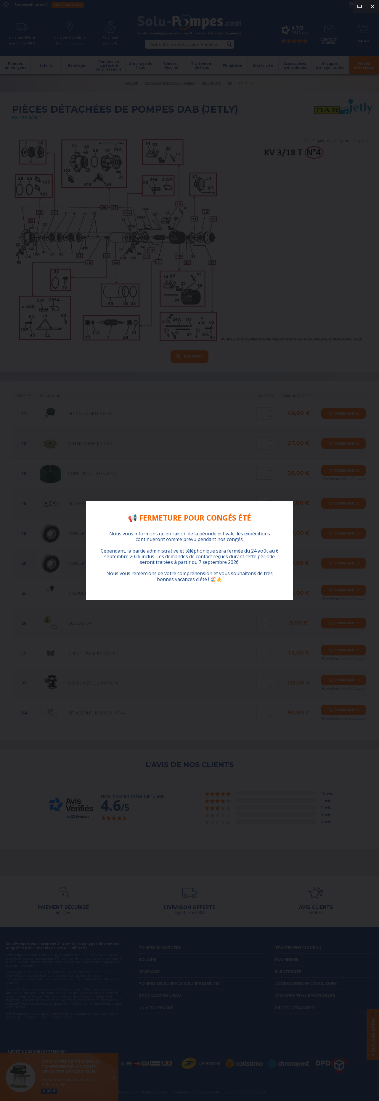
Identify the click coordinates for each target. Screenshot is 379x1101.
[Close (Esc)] (372, 6)
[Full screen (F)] (359, 6)
